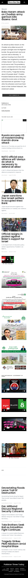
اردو (4, 568)
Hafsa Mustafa (6, 111)
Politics (12, 568)
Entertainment (5, 570)
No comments (6, 23)
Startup (17, 570)
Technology (23, 570)
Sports (17, 568)
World (4, 9)
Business (22, 568)
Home (7, 568)
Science (11, 571)
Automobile (16, 571)
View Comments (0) (14, 95)
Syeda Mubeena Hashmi (7, 503)
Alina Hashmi (4, 175)
